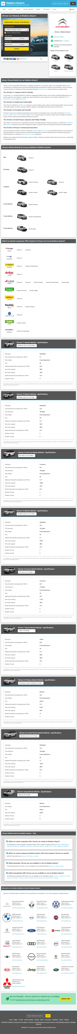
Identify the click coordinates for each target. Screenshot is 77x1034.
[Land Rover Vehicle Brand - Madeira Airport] (56, 969)
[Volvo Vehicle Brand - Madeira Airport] (56, 943)
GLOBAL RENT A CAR (14, 114)
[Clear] (27, 30)
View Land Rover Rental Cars (67, 973)
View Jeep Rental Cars (42, 973)
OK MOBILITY (65, 846)
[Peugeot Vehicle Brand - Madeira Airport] (7, 930)
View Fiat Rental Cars (66, 921)
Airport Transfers (28, 9)
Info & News (46, 9)
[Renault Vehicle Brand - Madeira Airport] (31, 904)
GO (73, 3)
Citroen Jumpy (59, 866)
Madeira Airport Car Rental (27, 134)
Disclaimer (55, 1019)
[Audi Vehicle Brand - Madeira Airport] (31, 943)
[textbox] (17, 29)
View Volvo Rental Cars (66, 947)
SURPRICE (21, 105)
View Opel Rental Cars (42, 921)
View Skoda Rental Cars (66, 960)
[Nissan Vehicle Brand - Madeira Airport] (31, 956)
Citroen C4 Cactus (18, 878)
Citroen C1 (56, 876)
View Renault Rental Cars (42, 907)
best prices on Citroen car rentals (30, 856)
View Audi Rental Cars (42, 947)
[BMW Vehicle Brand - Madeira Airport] (7, 917)
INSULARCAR (22, 99)
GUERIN (59, 846)
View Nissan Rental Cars (42, 960)
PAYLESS (31, 114)
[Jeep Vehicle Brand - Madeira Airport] (31, 970)
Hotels (54, 9)
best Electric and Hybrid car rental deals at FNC (33, 1000)
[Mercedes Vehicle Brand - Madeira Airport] (7, 904)
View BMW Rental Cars (17, 921)
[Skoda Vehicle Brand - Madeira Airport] (56, 956)
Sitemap (66, 1019)
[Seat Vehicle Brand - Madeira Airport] (7, 943)
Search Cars (65, 998)
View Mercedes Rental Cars (18, 907)
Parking (38, 9)
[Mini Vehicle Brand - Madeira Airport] (7, 956)
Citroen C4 (52, 866)
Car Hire (18, 9)
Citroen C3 (62, 876)
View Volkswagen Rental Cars (68, 907)
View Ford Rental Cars (42, 934)
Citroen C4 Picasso (44, 878)
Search (16, 48)
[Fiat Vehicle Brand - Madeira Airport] (56, 917)
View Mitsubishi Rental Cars (18, 986)
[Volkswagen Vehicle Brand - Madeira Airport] (56, 904)
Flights (11, 9)
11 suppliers (65, 40)
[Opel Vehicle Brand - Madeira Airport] (31, 917)
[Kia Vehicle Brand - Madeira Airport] (7, 969)
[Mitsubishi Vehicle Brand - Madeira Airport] (7, 983)
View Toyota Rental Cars (66, 934)
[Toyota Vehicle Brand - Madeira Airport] (56, 930)
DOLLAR (13, 99)
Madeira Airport (17, 4)
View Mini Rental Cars (17, 960)
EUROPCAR (29, 846)
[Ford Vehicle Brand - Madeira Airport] (31, 930)
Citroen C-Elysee (53, 878)
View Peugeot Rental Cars (18, 934)
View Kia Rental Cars (17, 973)
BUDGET (66, 97)
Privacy (61, 1019)
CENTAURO (67, 113)
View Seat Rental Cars (17, 947)
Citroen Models (59, 36)
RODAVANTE (7, 99)
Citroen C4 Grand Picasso (31, 878)
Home (4, 9)
